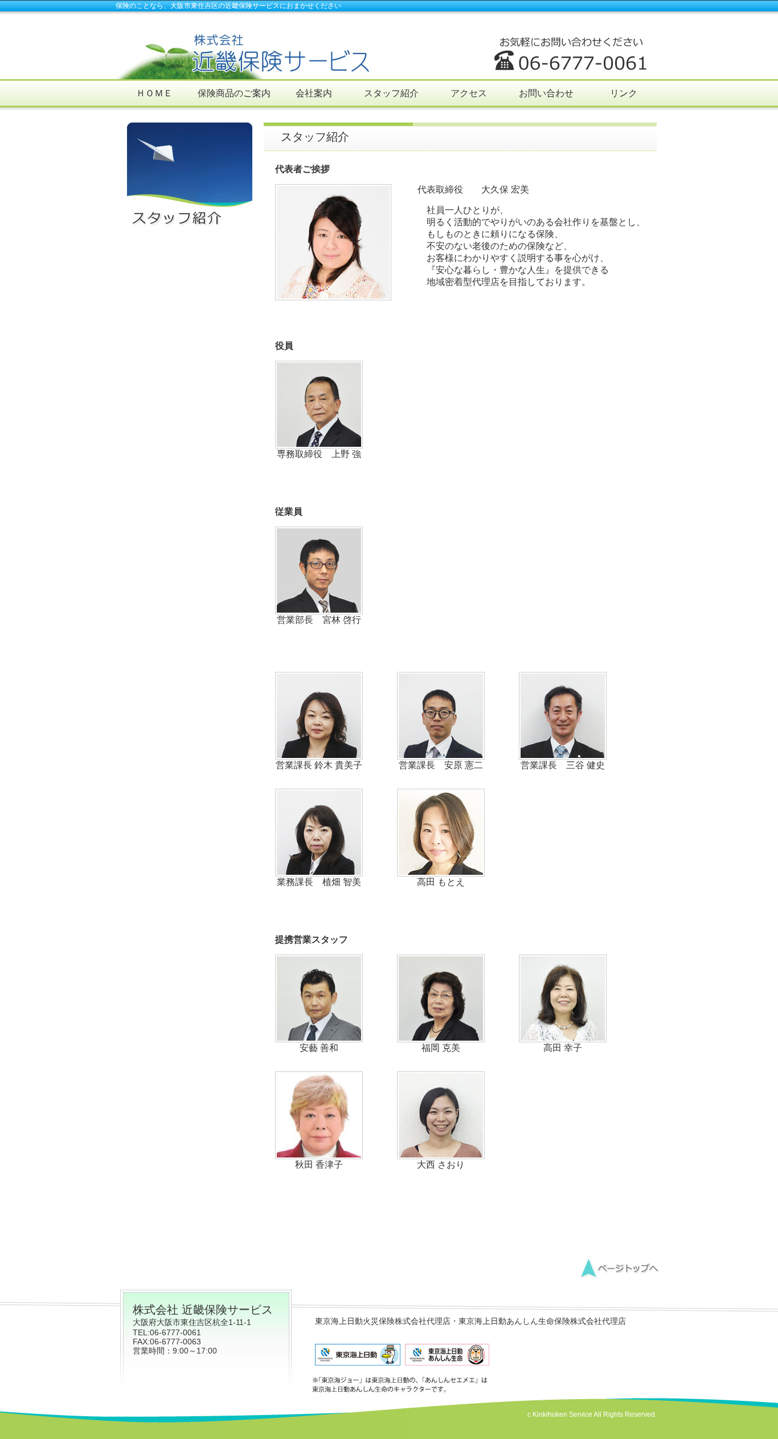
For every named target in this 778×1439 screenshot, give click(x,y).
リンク (623, 93)
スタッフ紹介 (391, 93)
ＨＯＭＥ (154, 93)
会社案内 (314, 93)
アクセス (469, 93)
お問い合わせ (546, 93)
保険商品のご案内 (234, 93)
